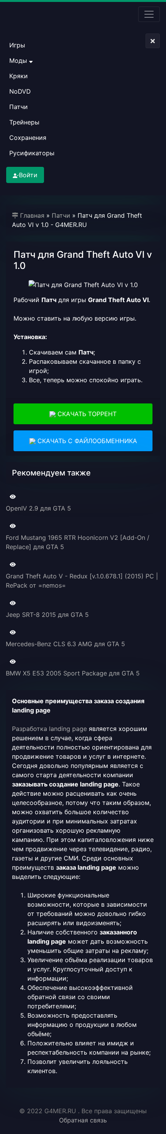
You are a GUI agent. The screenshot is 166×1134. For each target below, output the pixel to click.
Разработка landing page (49, 728)
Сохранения (27, 137)
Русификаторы (31, 153)
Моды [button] (19, 60)
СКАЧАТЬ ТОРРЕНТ (86, 414)
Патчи (18, 107)
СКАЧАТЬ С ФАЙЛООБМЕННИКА (86, 441)
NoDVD (20, 91)
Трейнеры (24, 122)
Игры (17, 45)
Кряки (18, 76)
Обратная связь (83, 1120)
